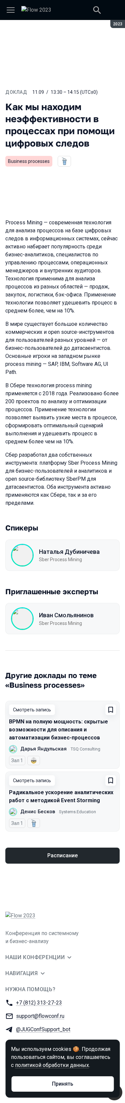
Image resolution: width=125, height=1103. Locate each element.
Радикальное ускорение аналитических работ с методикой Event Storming (61, 796)
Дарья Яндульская (43, 748)
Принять (62, 1084)
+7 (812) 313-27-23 (39, 1003)
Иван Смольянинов (66, 615)
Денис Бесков (37, 811)
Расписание (62, 855)
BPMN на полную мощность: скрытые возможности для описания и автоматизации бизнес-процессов (58, 729)
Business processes (29, 161)
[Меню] (10, 10)
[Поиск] (97, 10)
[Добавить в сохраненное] (110, 709)
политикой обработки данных (52, 1065)
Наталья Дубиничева (69, 551)
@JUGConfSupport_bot (43, 1029)
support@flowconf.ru (40, 1016)
